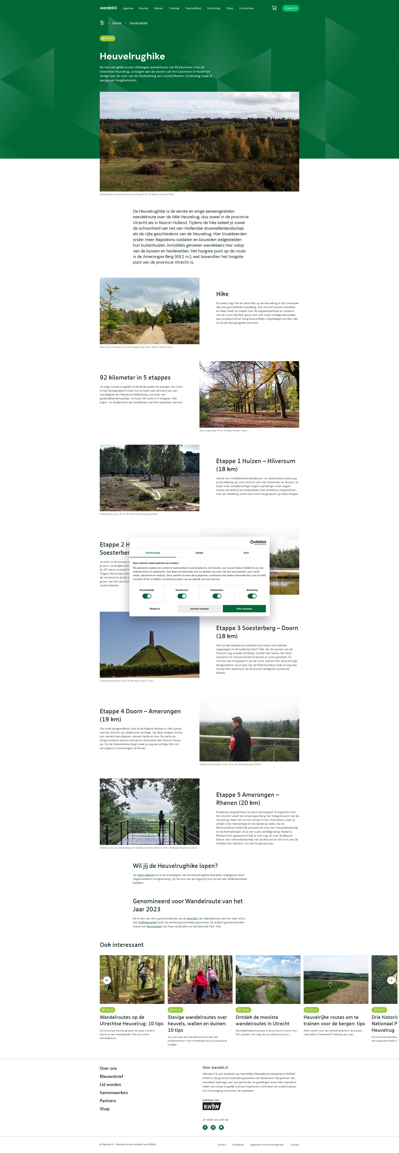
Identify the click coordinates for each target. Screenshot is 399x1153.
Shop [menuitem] (229, 8)
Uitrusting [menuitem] (213, 8)
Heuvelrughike (138, 23)
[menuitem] (108, 7)
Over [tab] (246, 552)
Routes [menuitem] (143, 8)
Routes (117, 23)
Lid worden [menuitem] (246, 8)
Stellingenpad (147, 922)
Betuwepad (154, 926)
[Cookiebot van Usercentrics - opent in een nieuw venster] (252, 542)
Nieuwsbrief (111, 1076)
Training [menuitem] (174, 8)
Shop (105, 1109)
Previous (107, 980)
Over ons (108, 1068)
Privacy (222, 1144)
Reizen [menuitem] (158, 8)
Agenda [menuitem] (128, 8)
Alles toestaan (244, 608)
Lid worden (110, 1085)
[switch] (182, 596)
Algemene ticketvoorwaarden (267, 1144)
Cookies (294, 1144)
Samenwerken (114, 1093)
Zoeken (289, 8)
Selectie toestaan (199, 608)
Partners (108, 1101)
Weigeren (155, 608)
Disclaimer (238, 1144)
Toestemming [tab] (152, 552)
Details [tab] (199, 552)
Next (391, 980)
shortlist (192, 918)
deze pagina (145, 875)
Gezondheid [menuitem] (193, 8)
